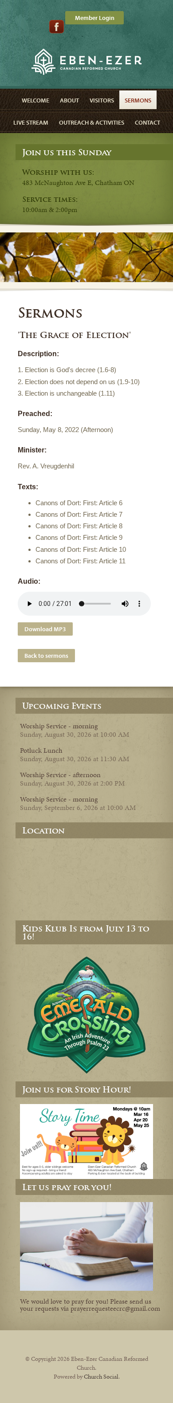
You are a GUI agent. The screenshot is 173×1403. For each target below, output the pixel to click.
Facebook (56, 26)
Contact (147, 122)
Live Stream (30, 122)
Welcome (35, 100)
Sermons (138, 100)
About (69, 100)
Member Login (94, 18)
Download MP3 (45, 629)
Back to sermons (46, 656)
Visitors (102, 100)
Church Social (101, 1376)
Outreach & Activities (91, 122)
